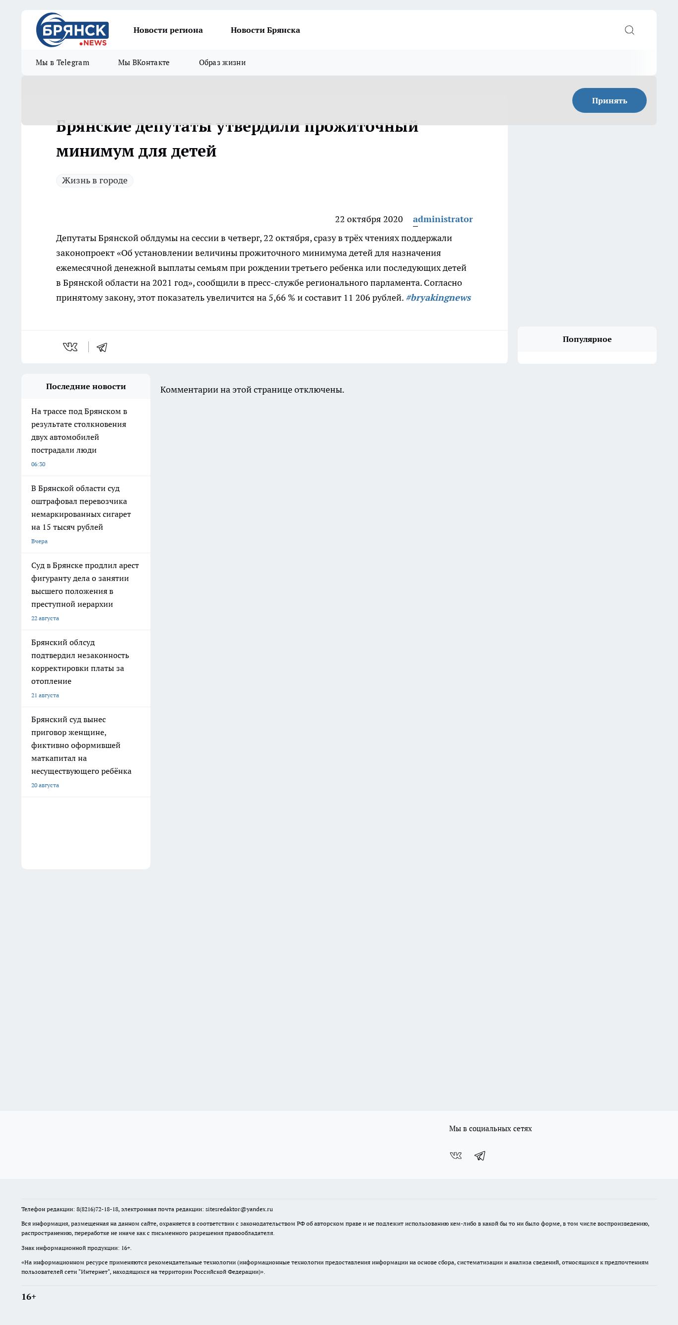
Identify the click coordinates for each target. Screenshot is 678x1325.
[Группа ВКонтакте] (455, 1155)
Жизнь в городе (95, 180)
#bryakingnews (438, 297)
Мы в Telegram (62, 62)
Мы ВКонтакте (144, 62)
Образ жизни (222, 62)
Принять (609, 100)
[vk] (71, 347)
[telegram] (105, 347)
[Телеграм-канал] (480, 1155)
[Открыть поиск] (629, 30)
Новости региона (168, 30)
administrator (443, 219)
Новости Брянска (265, 30)
